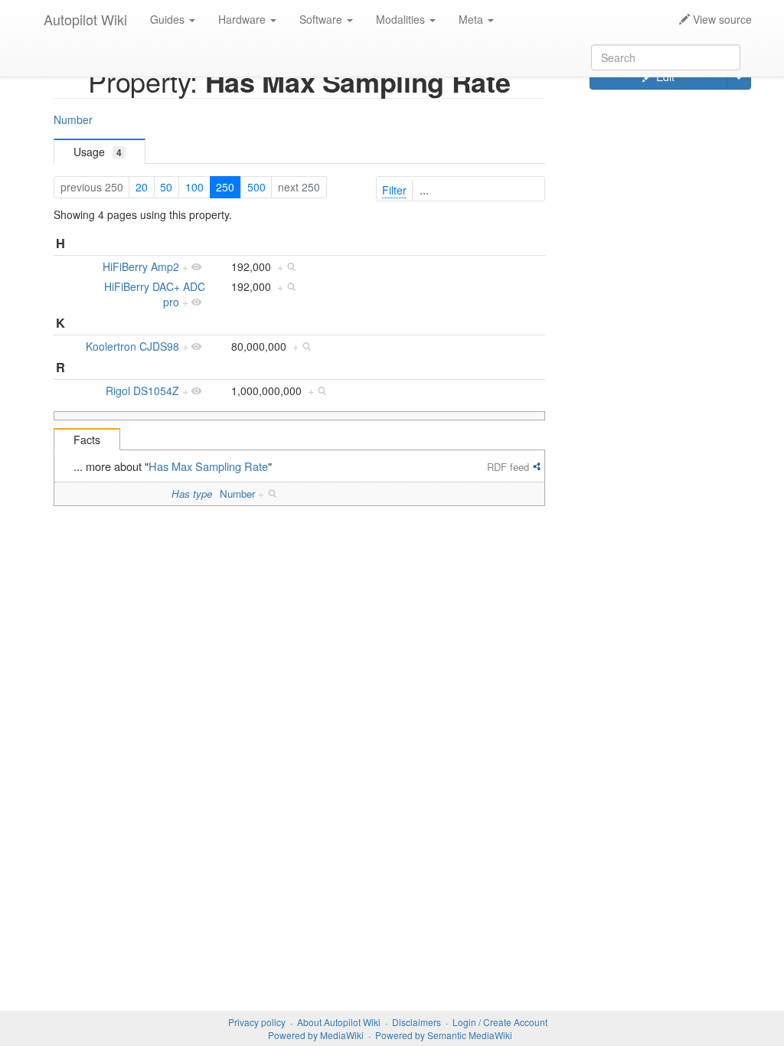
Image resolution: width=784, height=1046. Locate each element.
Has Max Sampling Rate (208, 466)
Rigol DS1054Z (142, 390)
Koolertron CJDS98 (132, 346)
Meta (472, 19)
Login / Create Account (499, 1021)
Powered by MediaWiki (316, 1034)
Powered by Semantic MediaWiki (443, 1034)
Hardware (243, 19)
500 (256, 186)
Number (73, 119)
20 (142, 186)
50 (166, 186)
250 (225, 186)
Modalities (402, 19)
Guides (169, 19)
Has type (192, 493)
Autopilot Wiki (85, 19)
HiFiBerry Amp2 (141, 266)
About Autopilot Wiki (339, 1021)
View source (721, 19)
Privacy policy (257, 1021)
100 (194, 186)
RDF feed (508, 466)
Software (322, 19)
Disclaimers (416, 1021)
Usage (98, 151)
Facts (87, 439)
